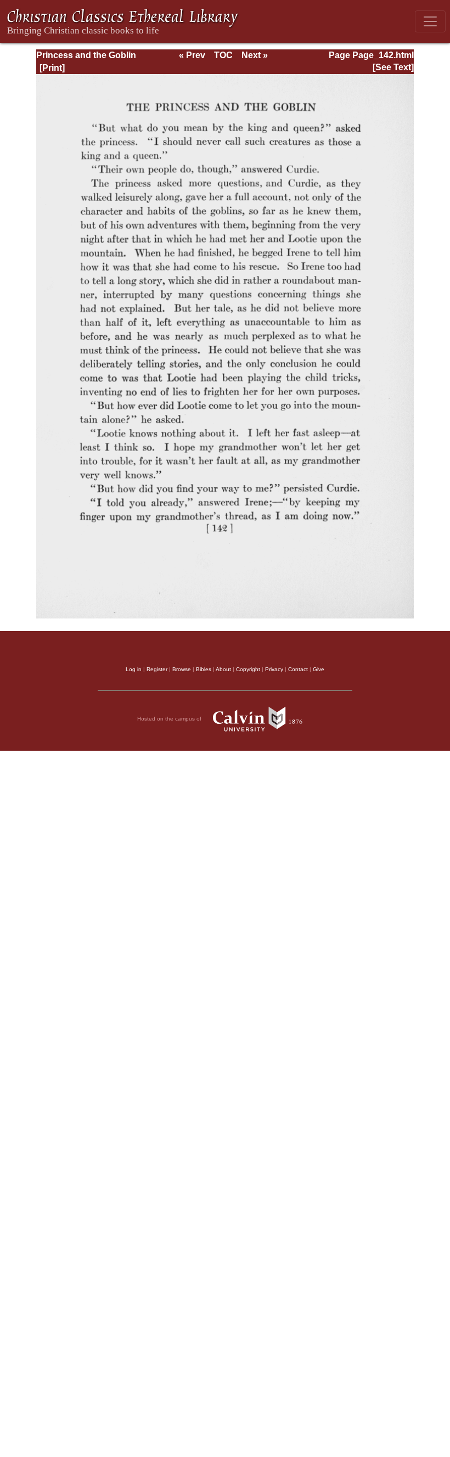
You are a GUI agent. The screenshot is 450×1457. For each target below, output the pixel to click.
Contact (298, 669)
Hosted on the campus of (170, 719)
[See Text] (393, 67)
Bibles (203, 669)
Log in (134, 669)
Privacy (274, 669)
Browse (181, 669)
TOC (223, 55)
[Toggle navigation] (430, 21)
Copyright (248, 669)
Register (157, 669)
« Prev (192, 55)
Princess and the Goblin (86, 55)
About (223, 669)
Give (318, 669)
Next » (254, 55)
